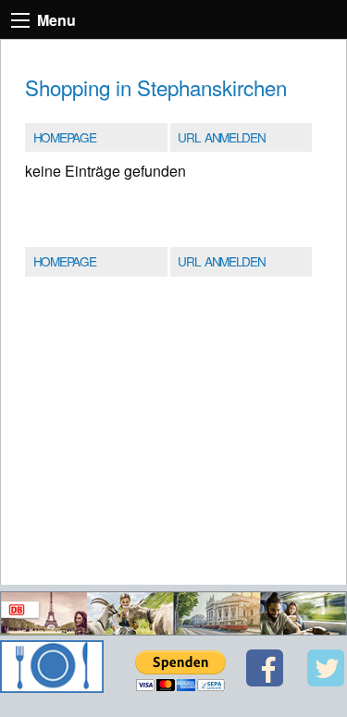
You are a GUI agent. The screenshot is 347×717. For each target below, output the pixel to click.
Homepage (64, 137)
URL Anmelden (221, 137)
